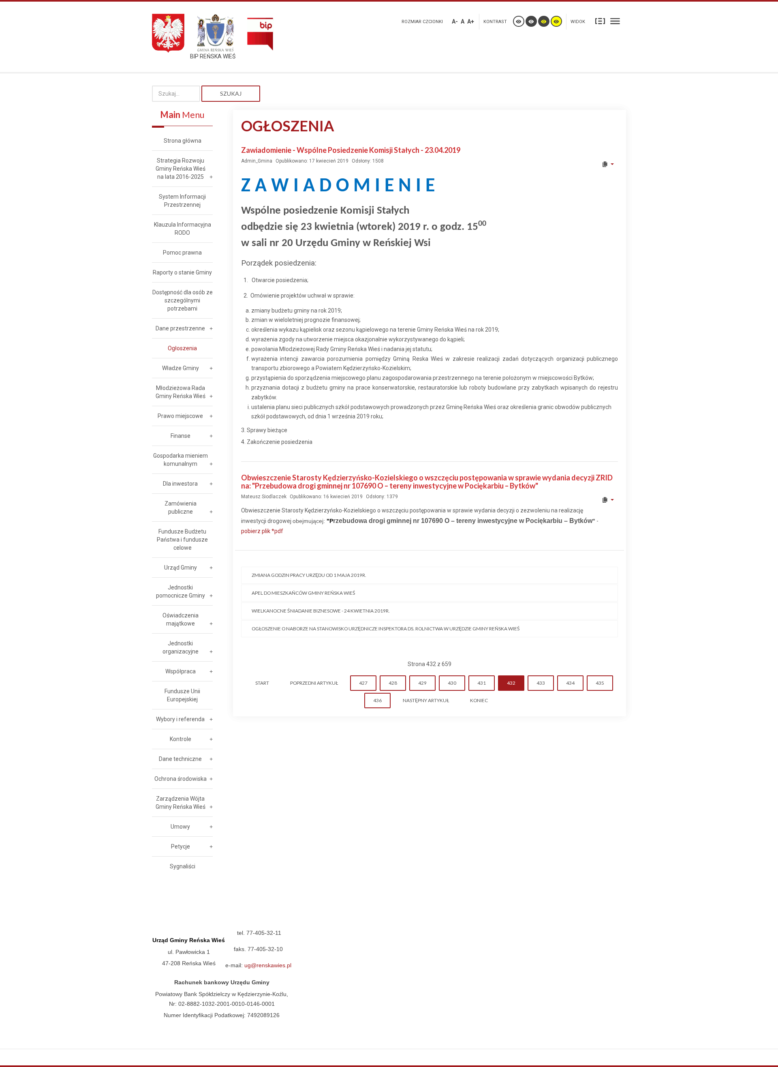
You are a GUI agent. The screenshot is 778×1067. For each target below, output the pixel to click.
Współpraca (180, 671)
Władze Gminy (180, 368)
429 (422, 683)
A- (455, 21)
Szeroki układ (615, 21)
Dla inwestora (180, 483)
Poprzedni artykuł (314, 683)
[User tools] (607, 164)
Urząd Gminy (180, 567)
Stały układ (600, 21)
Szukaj (231, 93)
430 (452, 683)
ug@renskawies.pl (267, 965)
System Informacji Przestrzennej (182, 200)
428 (393, 683)
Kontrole (180, 739)
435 (600, 683)
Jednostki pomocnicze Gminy (180, 591)
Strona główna (182, 140)
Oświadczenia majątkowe (180, 619)
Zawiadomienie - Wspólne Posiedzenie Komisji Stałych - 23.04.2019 (350, 150)
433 (540, 683)
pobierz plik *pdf (262, 531)
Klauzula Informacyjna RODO (182, 228)
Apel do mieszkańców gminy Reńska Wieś (303, 593)
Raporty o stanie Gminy (182, 272)
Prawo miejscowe (180, 416)
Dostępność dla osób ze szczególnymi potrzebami (182, 300)
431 (481, 683)
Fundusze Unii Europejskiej (182, 695)
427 (363, 683)
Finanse (180, 436)
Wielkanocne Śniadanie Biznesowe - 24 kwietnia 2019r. (321, 611)
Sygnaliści (182, 866)
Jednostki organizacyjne (180, 647)
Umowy (180, 826)
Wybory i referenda (180, 719)
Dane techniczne (180, 759)
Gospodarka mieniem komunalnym (180, 459)
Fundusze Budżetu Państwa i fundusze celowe (182, 539)
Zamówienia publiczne (181, 507)
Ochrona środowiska (180, 779)
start (262, 683)
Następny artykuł (426, 700)
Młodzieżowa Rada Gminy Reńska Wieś (180, 392)
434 (570, 683)
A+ (470, 21)
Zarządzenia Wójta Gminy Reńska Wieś (180, 802)
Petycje (180, 846)
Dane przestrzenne (180, 328)
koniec (479, 700)
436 (377, 700)
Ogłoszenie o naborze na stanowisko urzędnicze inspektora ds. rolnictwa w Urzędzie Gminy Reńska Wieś (386, 629)
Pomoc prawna (182, 252)
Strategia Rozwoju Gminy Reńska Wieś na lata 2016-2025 (180, 168)
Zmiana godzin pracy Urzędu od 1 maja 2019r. (309, 575)
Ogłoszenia (182, 348)
